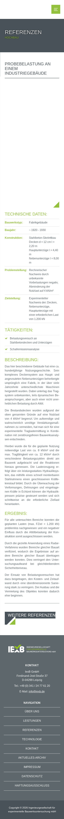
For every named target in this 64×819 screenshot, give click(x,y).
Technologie (32, 739)
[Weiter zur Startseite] (32, 649)
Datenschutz (32, 776)
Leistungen (32, 720)
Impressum (32, 767)
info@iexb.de (37, 691)
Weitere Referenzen (31, 615)
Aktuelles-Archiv (32, 757)
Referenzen (32, 730)
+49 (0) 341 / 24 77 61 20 (35, 685)
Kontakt (32, 748)
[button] (55, 9)
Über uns (32, 711)
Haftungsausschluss (32, 785)
